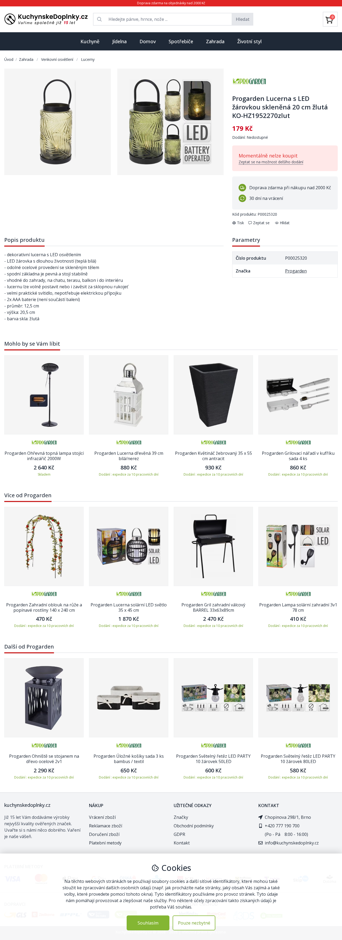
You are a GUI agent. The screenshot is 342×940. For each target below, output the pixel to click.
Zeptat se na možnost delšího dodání (271, 161)
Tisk (240, 222)
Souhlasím (148, 923)
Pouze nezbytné (194, 923)
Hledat (243, 19)
